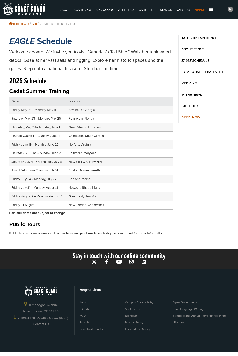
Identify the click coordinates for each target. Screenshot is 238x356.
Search (84, 322)
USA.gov (178, 322)
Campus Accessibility (139, 302)
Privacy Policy (134, 322)
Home (16, 23)
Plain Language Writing (188, 309)
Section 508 (133, 309)
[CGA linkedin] (144, 261)
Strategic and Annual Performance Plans (199, 316)
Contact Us (41, 324)
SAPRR (84, 309)
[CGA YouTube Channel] (119, 261)
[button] (230, 9)
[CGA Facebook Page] (106, 261)
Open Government (185, 302)
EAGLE (34, 23)
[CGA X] (94, 261)
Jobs (83, 302)
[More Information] (214, 9)
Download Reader (91, 329)
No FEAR (131, 316)
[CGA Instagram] (131, 261)
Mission (25, 23)
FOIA (83, 316)
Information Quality (137, 329)
